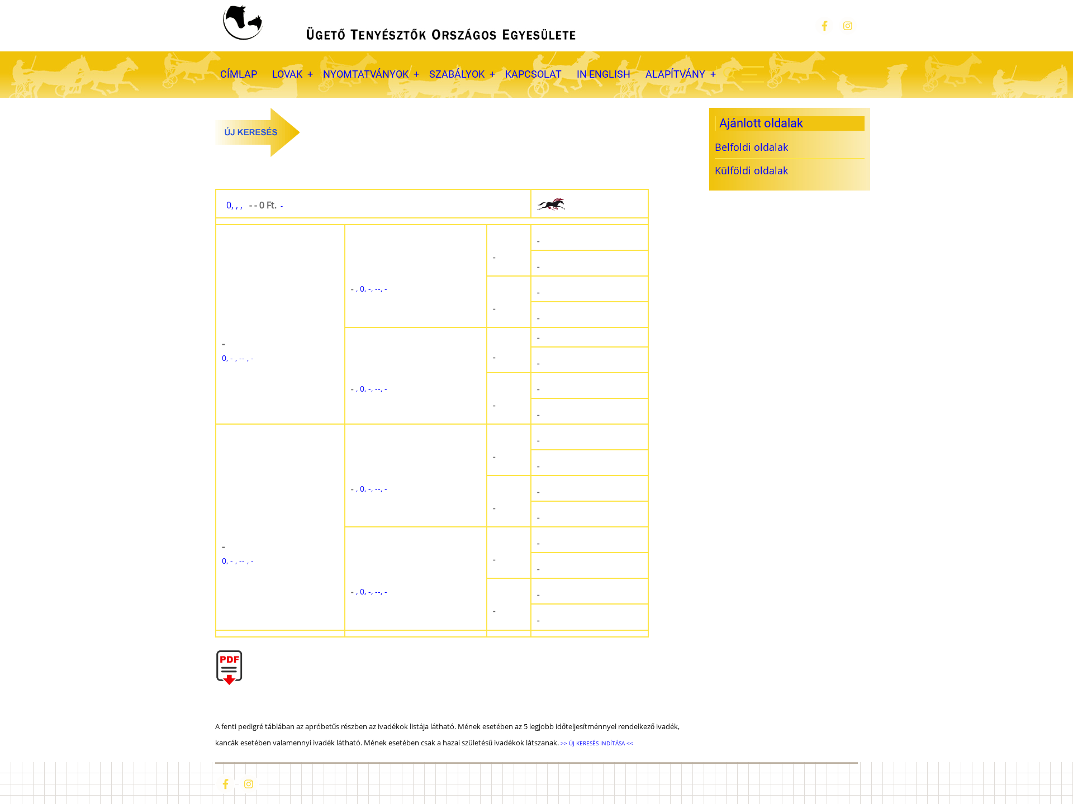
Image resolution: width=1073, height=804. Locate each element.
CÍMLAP (238, 74)
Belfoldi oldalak (751, 147)
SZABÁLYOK (457, 74)
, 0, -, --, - (369, 288)
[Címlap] (398, 25)
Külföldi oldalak (751, 170)
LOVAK (287, 74)
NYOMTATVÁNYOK (366, 74)
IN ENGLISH (603, 74)
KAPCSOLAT (533, 74)
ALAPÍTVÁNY (675, 74)
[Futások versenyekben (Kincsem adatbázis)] (589, 204)
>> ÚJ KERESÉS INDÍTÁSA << (596, 743)
